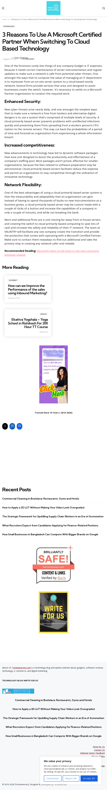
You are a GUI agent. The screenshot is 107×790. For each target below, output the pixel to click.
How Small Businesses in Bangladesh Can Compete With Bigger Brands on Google (50, 534)
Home (4, 19)
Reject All (71, 778)
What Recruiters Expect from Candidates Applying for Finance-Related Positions (50, 525)
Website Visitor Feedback (92, 753)
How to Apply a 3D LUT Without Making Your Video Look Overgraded (43, 507)
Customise (53, 778)
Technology (9, 26)
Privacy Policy (98, 756)
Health (44, 314)
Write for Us (99, 746)
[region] (70, 770)
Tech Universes (21, 57)
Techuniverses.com (21, 667)
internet (13, 280)
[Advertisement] (53, 455)
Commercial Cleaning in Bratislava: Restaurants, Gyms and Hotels (40, 498)
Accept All (89, 778)
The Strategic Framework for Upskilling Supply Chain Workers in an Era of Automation (53, 516)
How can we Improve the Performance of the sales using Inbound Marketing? (27, 289)
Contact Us (99, 750)
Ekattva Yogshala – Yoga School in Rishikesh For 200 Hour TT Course (28, 323)
